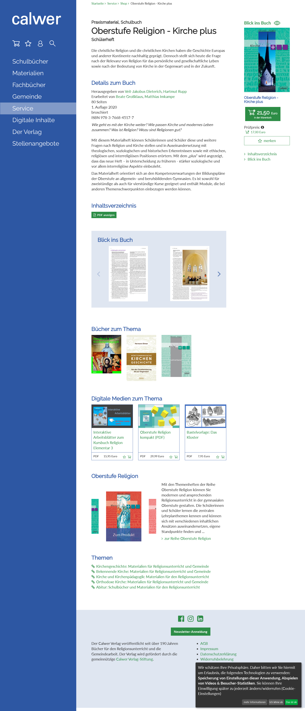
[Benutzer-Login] (40, 44)
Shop (123, 3)
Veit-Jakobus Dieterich (143, 91)
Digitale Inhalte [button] (33, 120)
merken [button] (270, 141)
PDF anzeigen (106, 215)
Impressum (209, 649)
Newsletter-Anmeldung (190, 632)
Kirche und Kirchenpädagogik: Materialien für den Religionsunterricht (152, 577)
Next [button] (219, 273)
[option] (128, 274)
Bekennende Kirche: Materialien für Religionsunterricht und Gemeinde (153, 571)
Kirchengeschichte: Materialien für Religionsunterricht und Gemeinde (152, 566)
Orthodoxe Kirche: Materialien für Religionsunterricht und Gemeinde (152, 582)
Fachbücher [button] (29, 84)
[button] (124, 456)
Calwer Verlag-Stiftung (134, 659)
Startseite (97, 3)
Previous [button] (98, 273)
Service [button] (22, 108)
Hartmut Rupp (175, 91)
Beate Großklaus (129, 96)
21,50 (265, 114)
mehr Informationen (255, 702)
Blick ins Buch (258, 22)
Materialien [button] (28, 73)
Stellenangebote (35, 143)
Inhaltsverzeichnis (262, 154)
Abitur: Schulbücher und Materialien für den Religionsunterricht (148, 587)
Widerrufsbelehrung (217, 659)
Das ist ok (291, 702)
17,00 (258, 132)
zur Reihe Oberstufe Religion (188, 538)
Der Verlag (27, 131)
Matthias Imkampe (160, 96)
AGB (204, 643)
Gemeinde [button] (27, 96)
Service (112, 3)
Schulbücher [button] (30, 61)
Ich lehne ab (276, 702)
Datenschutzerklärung (218, 654)
